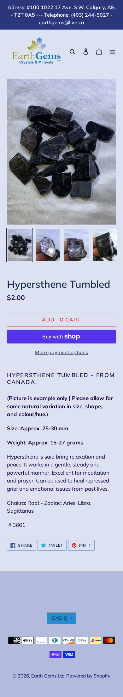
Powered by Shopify (88, 676)
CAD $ (59, 618)
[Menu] (112, 50)
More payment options (61, 352)
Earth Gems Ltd (48, 676)
